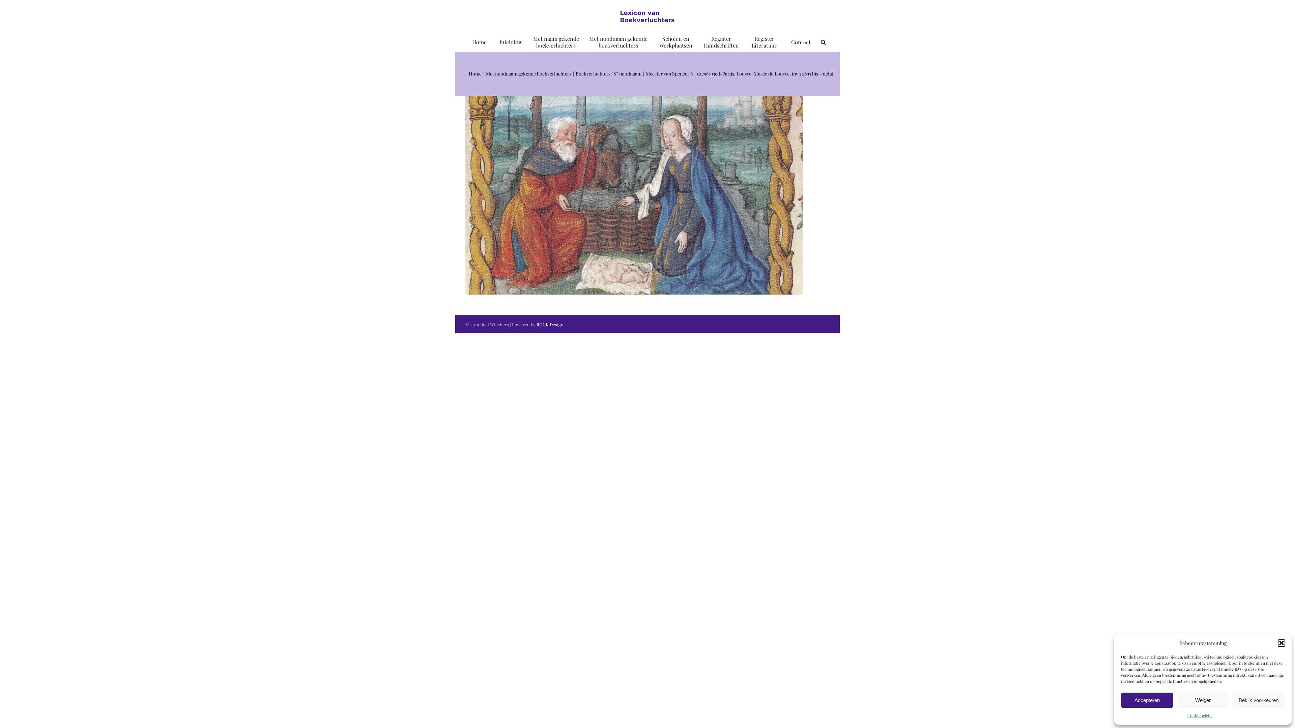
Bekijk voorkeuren (1258, 700)
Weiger (1203, 700)
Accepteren (1147, 700)
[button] (1281, 643)
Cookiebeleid (1199, 715)
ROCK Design (550, 324)
